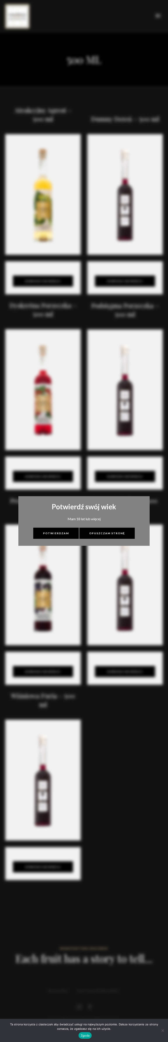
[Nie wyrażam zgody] (162, 1030)
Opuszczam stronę (107, 533)
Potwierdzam (56, 533)
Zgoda (85, 1035)
